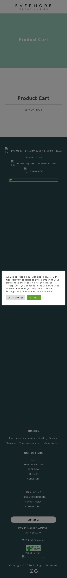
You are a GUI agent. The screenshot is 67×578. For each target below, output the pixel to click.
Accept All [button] (34, 297)
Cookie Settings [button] (15, 297)
